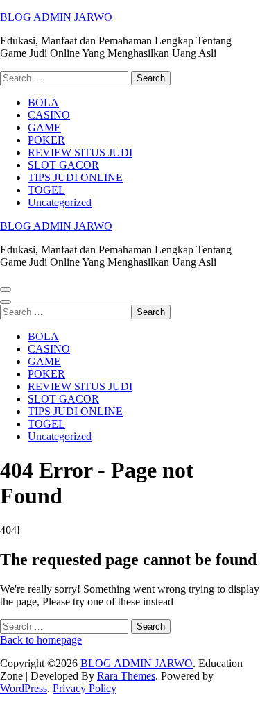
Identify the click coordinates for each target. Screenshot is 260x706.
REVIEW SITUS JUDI (80, 152)
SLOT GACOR (63, 165)
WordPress (23, 688)
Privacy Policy (84, 688)
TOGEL (46, 190)
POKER (46, 140)
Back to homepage (41, 640)
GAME (44, 127)
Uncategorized (60, 202)
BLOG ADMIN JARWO (56, 17)
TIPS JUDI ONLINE (75, 177)
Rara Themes (126, 676)
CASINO (49, 115)
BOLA (43, 102)
